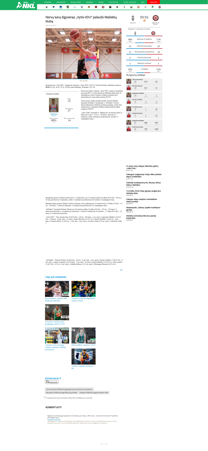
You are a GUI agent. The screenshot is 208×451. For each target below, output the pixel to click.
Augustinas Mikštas (138, 93)
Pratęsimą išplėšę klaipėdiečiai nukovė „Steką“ (83, 299)
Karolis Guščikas (137, 99)
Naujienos (61, 2)
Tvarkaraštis (139, 29)
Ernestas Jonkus (137, 107)
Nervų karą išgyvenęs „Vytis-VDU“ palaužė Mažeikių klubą (81, 19)
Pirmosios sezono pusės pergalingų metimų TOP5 (55, 323)
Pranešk (153, 2)
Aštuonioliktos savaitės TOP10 (83, 345)
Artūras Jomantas (137, 127)
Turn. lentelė (129, 2)
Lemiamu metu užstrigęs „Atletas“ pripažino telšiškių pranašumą (55, 347)
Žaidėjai (89, 2)
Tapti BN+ (57, 419)
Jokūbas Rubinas (137, 113)
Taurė (101, 2)
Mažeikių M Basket (155, 23)
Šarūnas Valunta (137, 86)
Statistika (113, 2)
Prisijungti (50, 419)
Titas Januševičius (137, 79)
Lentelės (147, 29)
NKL (143, 2)
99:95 (144, 18)
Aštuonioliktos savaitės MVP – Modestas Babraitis (56, 299)
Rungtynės (76, 2)
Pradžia (47, 2)
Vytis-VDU (133, 23)
